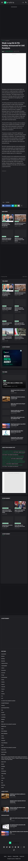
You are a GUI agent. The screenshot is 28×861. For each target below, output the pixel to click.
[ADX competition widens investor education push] (5, 833)
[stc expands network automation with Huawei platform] (5, 826)
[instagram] (12, 847)
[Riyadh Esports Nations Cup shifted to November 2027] (6, 426)
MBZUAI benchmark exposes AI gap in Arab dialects (19, 239)
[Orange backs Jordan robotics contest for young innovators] (6, 439)
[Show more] (21, 206)
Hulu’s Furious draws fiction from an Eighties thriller (7, 511)
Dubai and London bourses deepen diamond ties (18, 404)
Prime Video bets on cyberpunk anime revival (20, 526)
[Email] (18, 206)
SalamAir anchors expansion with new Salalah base (18, 801)
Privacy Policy (15, 856)
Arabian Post (18, 858)
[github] (24, 847)
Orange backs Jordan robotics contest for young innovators (17, 438)
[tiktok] (14, 850)
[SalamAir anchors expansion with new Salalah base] (5, 802)
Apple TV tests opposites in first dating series (20, 510)
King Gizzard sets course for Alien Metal (7, 526)
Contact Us (22, 856)
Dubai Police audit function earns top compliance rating (18, 418)
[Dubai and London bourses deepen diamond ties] (6, 405)
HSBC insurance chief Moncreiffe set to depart (20, 323)
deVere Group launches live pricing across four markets (13, 453)
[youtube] (10, 847)
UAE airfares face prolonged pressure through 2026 (6, 224)
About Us (9, 856)
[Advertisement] (14, 23)
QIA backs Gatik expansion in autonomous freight (12, 465)
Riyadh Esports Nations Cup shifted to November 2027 (18, 425)
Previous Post (4, 276)
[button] (2, 2)
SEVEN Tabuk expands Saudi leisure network (6, 239)
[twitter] (7, 847)
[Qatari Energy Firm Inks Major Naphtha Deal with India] (6, 432)
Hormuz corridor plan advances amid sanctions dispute (17, 411)
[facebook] (4, 847)
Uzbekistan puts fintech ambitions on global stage (18, 397)
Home (3, 40)
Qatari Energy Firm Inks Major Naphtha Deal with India (17, 431)
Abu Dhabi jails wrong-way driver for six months (20, 224)
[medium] (18, 847)
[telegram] (15, 847)
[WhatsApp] (15, 206)
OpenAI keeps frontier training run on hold (18, 391)
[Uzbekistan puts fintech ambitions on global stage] (6, 398)
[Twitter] (12, 206)
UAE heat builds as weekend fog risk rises (19, 337)
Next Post (25, 276)
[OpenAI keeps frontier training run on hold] (6, 392)
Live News (7, 40)
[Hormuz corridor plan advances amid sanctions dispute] (6, 412)
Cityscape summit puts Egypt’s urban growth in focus (7, 338)
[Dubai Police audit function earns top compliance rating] (6, 419)
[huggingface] (21, 847)
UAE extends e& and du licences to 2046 (7, 323)
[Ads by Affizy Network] (21, 350)
